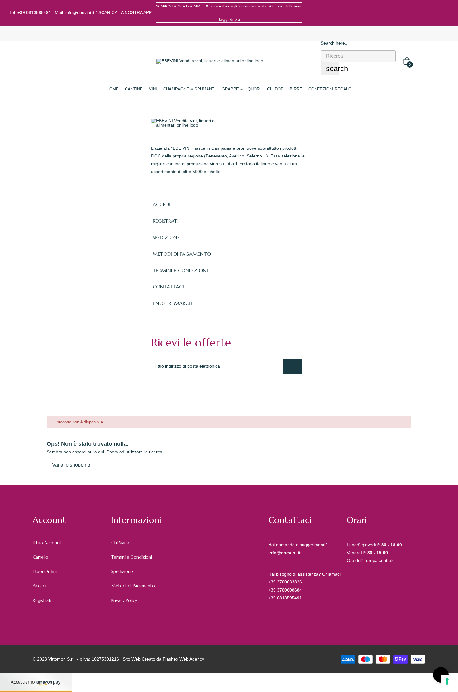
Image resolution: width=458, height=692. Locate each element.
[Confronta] (273, 120)
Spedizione (122, 571)
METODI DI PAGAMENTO (182, 254)
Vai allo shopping (71, 464)
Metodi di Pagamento (133, 585)
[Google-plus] (182, 391)
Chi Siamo (121, 542)
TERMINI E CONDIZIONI (180, 270)
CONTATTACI (168, 286)
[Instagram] (446, 13)
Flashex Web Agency (183, 658)
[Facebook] (437, 13)
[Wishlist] (261, 120)
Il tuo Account (47, 542)
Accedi (39, 585)
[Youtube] (209, 391)
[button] (229, 19)
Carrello (40, 557)
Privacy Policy (124, 600)
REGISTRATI (166, 221)
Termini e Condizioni (131, 557)
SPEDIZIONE (166, 237)
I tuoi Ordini (45, 571)
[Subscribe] (292, 366)
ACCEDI (161, 204)
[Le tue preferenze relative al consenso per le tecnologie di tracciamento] (447, 681)
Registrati (42, 600)
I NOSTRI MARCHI (173, 303)
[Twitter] (168, 391)
